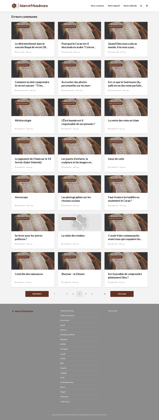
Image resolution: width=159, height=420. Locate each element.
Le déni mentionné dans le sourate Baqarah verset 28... (31, 45)
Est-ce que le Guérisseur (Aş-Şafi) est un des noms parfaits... (125, 83)
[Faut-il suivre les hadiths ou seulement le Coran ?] (126, 184)
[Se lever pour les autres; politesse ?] (32, 222)
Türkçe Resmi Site (67, 311)
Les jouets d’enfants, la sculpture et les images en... (77, 160)
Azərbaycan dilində (67, 335)
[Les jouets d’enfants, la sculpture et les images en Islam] (79, 145)
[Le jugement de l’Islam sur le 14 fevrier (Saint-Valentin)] (32, 145)
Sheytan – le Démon (73, 274)
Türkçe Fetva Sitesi (67, 316)
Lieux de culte (116, 158)
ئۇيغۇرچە (63, 373)
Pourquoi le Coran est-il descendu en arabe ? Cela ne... (78, 45)
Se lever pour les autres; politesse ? (29, 237)
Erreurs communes (22, 26)
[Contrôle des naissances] (32, 261)
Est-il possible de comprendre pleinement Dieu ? (125, 275)
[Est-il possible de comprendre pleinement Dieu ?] (126, 261)
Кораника (64, 339)
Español (63, 368)
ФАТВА (63, 344)
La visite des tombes (73, 235)
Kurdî (62, 377)
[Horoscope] (32, 184)
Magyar (63, 392)
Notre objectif (114, 6)
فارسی (62, 354)
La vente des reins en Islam (123, 120)
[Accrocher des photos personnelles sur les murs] (79, 69)
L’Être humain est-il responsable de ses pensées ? (78, 122)
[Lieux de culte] (126, 145)
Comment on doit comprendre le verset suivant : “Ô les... (32, 83)
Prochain (122, 294)
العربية (62, 325)
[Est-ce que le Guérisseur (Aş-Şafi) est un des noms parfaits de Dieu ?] (126, 69)
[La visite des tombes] (79, 222)
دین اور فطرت (65, 401)
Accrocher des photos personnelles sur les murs (75, 83)
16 (104, 294)
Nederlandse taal (66, 382)
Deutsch (63, 330)
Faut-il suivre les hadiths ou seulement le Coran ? (123, 199)
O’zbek (63, 358)
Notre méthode (130, 6)
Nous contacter (97, 6)
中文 (62, 363)
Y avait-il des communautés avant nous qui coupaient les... (125, 237)
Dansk (62, 387)
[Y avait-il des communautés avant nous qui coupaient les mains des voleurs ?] (126, 222)
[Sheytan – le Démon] (79, 261)
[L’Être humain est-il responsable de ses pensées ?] (79, 107)
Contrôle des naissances (29, 274)
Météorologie (23, 120)
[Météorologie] (32, 107)
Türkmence (64, 397)
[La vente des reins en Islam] (126, 107)
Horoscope (21, 197)
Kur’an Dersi (64, 320)
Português (64, 349)
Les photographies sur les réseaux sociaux (76, 199)
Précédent (37, 294)
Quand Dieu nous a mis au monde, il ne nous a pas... (122, 45)
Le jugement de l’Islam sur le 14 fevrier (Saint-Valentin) (33, 160)
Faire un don (112, 311)
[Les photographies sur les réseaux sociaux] (79, 184)
